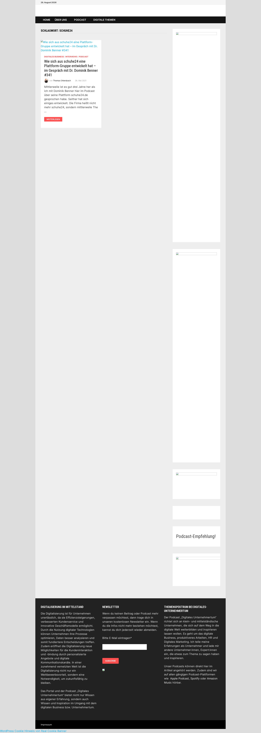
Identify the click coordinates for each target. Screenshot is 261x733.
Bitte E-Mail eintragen (117, 638)
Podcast (80, 19)
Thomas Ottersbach (62, 80)
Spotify (195, 678)
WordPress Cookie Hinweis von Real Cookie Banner (33, 731)
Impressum (46, 724)
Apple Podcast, (180, 678)
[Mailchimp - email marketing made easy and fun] (103, 669)
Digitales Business (54, 56)
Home (46, 19)
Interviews (71, 56)
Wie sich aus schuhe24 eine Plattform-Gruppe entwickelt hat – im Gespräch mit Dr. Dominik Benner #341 (71, 68)
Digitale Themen (104, 19)
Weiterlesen (53, 119)
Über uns (61, 19)
